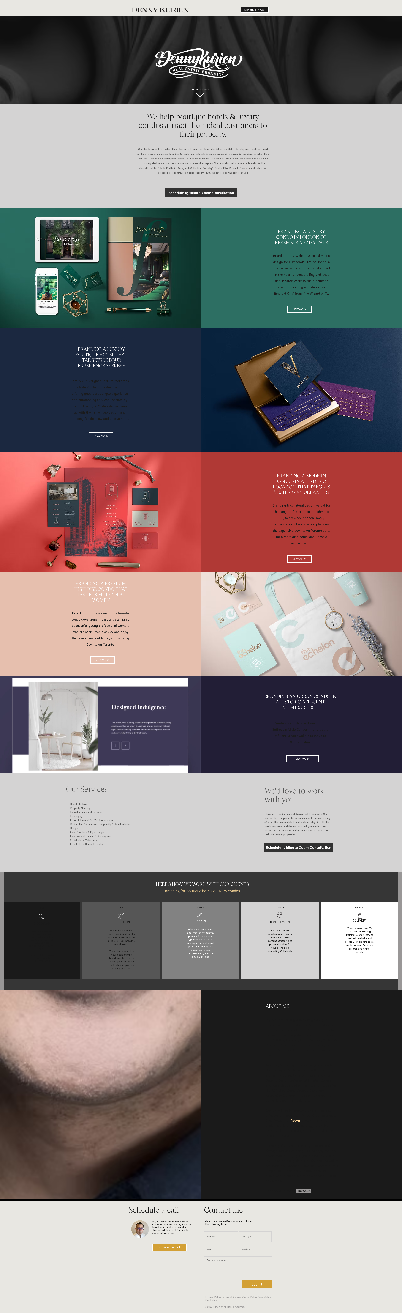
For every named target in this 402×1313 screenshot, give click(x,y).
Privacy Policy (213, 1297)
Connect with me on (288, 1191)
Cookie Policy (249, 1297)
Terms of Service (231, 1297)
